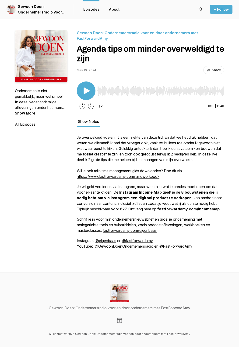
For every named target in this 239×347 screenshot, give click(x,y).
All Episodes (25, 124)
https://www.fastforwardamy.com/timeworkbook (118, 176)
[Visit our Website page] (119, 320)
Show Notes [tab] (88, 121)
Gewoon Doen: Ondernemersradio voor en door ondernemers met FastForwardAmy (42, 9)
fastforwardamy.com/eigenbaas (130, 230)
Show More (25, 113)
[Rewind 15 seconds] (82, 106)
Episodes (91, 9)
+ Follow (221, 9)
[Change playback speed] (100, 106)
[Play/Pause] (86, 90)
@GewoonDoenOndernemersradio (124, 246)
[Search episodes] (201, 9)
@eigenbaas (105, 240)
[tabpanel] (150, 194)
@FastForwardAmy (175, 246)
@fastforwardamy (137, 240)
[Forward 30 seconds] (91, 106)
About (114, 9)
